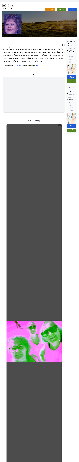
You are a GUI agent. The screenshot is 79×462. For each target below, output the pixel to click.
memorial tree (19, 65)
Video (18, 40)
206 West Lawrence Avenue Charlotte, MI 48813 (72, 59)
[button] (71, 68)
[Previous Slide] (9, 341)
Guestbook (62, 40)
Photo (30, 40)
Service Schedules (45, 40)
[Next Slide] (59, 341)
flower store (37, 65)
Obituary (5, 40)
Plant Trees (71, 81)
